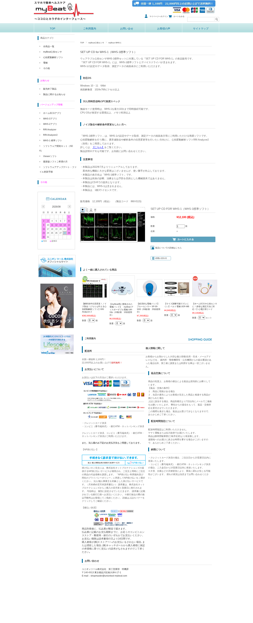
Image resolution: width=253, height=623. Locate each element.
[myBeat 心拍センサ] (64, 22)
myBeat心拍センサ (96, 43)
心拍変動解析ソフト (53, 57)
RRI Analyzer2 (50, 135)
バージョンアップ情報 (51, 104)
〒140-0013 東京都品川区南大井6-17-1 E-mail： (105, 572)
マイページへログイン (158, 16)
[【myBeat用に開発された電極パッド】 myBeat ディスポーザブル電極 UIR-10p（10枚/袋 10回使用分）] (122, 299)
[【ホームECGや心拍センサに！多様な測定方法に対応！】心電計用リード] (205, 294)
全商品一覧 (48, 46)
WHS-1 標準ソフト (52, 140)
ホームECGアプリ (52, 113)
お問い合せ (126, 28)
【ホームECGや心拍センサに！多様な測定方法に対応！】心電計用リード (204, 306)
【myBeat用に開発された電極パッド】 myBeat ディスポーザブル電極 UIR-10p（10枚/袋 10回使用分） (121, 309)
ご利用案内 (89, 28)
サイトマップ (201, 28)
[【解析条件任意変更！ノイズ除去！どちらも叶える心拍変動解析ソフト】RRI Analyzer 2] (94, 296)
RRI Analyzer (49, 129)
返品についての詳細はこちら (168, 248)
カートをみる (178, 16)
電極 (45, 62)
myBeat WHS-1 (114, 43)
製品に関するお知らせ (54, 94)
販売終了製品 (49, 89)
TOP (52, 28)
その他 (46, 68)
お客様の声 (163, 28)
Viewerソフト (50, 156)
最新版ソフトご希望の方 (55, 161)
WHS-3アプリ (50, 118)
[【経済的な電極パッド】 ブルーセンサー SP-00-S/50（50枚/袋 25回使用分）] (149, 295)
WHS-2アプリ (50, 124)
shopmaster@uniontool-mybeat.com (109, 575)
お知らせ (44, 80)
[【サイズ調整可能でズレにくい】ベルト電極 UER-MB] (177, 295)
